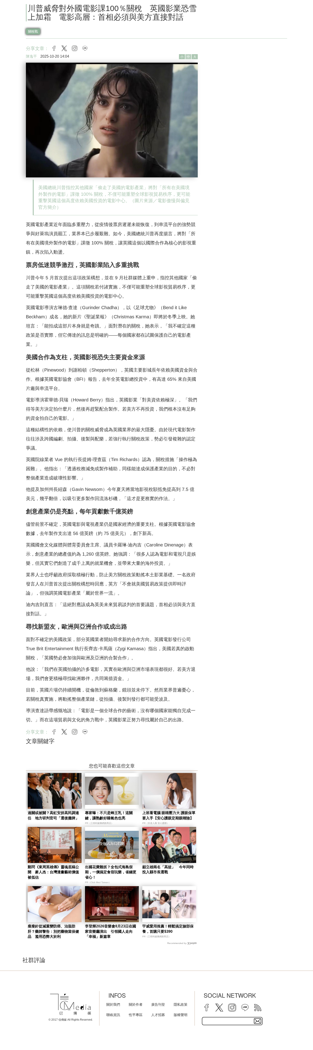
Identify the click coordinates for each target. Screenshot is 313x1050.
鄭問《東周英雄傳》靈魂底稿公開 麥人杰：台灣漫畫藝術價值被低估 (53, 872)
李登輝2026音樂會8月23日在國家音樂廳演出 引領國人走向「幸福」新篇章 (110, 931)
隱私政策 (180, 1004)
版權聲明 (180, 1015)
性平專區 (136, 1015)
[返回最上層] (298, 1035)
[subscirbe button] (257, 1021)
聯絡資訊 (113, 1015)
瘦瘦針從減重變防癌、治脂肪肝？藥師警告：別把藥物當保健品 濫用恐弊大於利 (53, 931)
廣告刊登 (158, 1004)
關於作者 (136, 1004)
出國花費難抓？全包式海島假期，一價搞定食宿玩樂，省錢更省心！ (110, 872)
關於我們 (113, 1004)
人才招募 (158, 1015)
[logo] (70, 1004)
